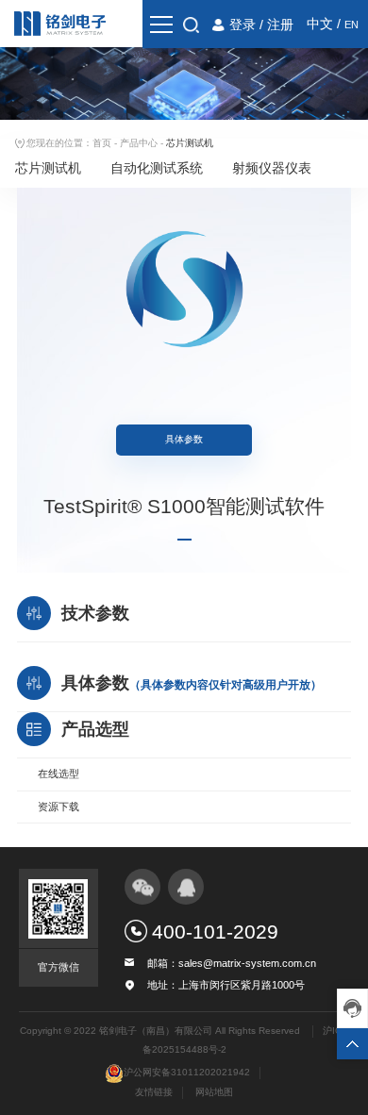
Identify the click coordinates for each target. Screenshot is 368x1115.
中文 (320, 23)
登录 (242, 24)
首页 (101, 143)
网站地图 (214, 1092)
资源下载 (58, 806)
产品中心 (139, 143)
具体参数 (184, 439)
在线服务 (352, 1008)
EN (351, 24)
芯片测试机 (48, 167)
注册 (280, 24)
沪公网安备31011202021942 (187, 1072)
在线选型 (58, 773)
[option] (184, 289)
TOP (352, 1043)
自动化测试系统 (156, 167)
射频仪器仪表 (271, 167)
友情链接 (154, 1092)
